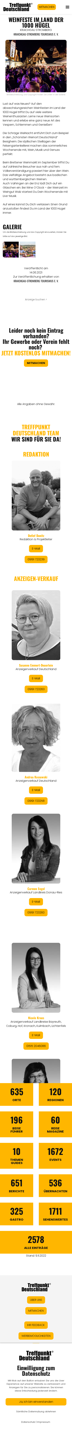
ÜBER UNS (36, 1300)
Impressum (43, 1422)
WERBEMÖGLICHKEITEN (36, 1336)
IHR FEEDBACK (36, 1325)
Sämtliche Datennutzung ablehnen (36, 1411)
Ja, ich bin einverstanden (36, 1402)
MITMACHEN (46, 7)
